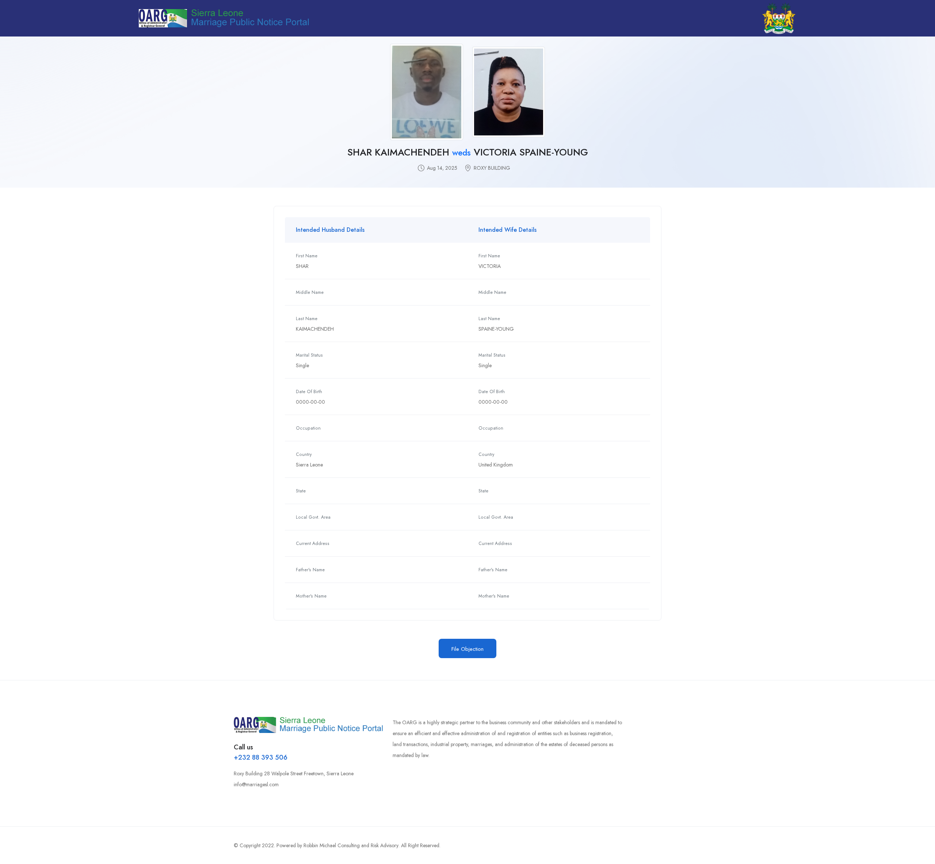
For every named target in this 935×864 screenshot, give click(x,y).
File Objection (467, 649)
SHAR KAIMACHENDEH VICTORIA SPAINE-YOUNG (467, 152)
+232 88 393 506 (260, 757)
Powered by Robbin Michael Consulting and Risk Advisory (337, 845)
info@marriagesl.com (256, 784)
